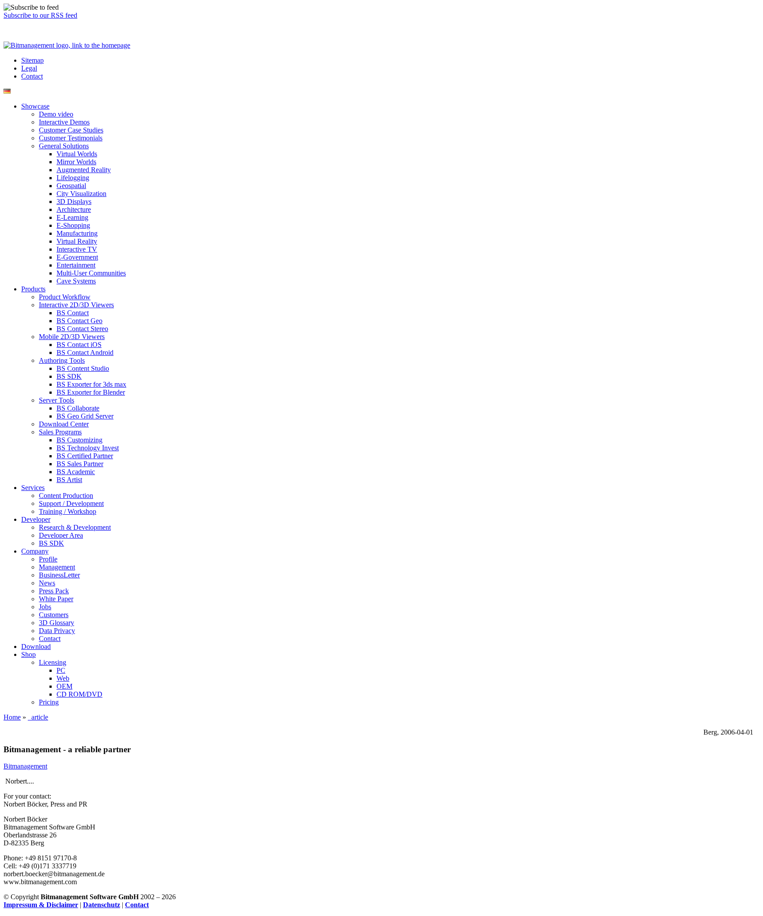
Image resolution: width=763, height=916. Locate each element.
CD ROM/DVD (79, 694)
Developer (35, 519)
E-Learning (72, 217)
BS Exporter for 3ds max (91, 384)
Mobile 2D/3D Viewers (72, 336)
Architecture (74, 209)
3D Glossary (56, 622)
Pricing (49, 702)
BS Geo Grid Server (85, 416)
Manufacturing (77, 233)
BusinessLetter (59, 575)
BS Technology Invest (88, 448)
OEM (64, 686)
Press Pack (54, 591)
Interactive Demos (64, 122)
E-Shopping (73, 225)
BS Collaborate (78, 408)
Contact (32, 76)
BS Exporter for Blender (91, 392)
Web (63, 678)
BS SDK (69, 376)
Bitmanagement (25, 766)
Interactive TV (77, 249)
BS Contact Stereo (82, 328)
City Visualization (81, 193)
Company (35, 551)
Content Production (66, 495)
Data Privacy (57, 630)
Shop (28, 654)
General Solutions (64, 146)
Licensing (52, 662)
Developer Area (61, 535)
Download (36, 646)
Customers (53, 614)
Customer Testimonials (70, 138)
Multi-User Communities (91, 273)
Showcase (35, 106)
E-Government (77, 257)
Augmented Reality (84, 169)
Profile (48, 559)
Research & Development (75, 527)
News (47, 583)
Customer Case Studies (71, 130)
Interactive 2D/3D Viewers (76, 305)
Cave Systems (76, 281)
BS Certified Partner (85, 456)
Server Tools (56, 400)
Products (33, 289)
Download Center (64, 424)
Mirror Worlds (76, 162)
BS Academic (76, 471)
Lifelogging (73, 177)
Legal (29, 68)
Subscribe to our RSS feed (40, 15)
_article (38, 717)
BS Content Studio (83, 368)
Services (33, 487)
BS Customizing (79, 440)
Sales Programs (60, 432)
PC (61, 670)
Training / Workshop (67, 511)
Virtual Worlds (77, 154)
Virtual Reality (77, 241)
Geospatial (71, 185)
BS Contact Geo (79, 320)
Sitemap (32, 60)
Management (57, 567)
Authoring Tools (62, 360)
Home (12, 717)
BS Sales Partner (80, 463)
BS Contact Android (85, 352)
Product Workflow (65, 297)
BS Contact (73, 313)
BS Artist (69, 479)
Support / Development (71, 503)
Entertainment (76, 265)
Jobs (45, 607)
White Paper (56, 599)
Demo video (56, 114)
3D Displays (74, 201)
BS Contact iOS (79, 344)
